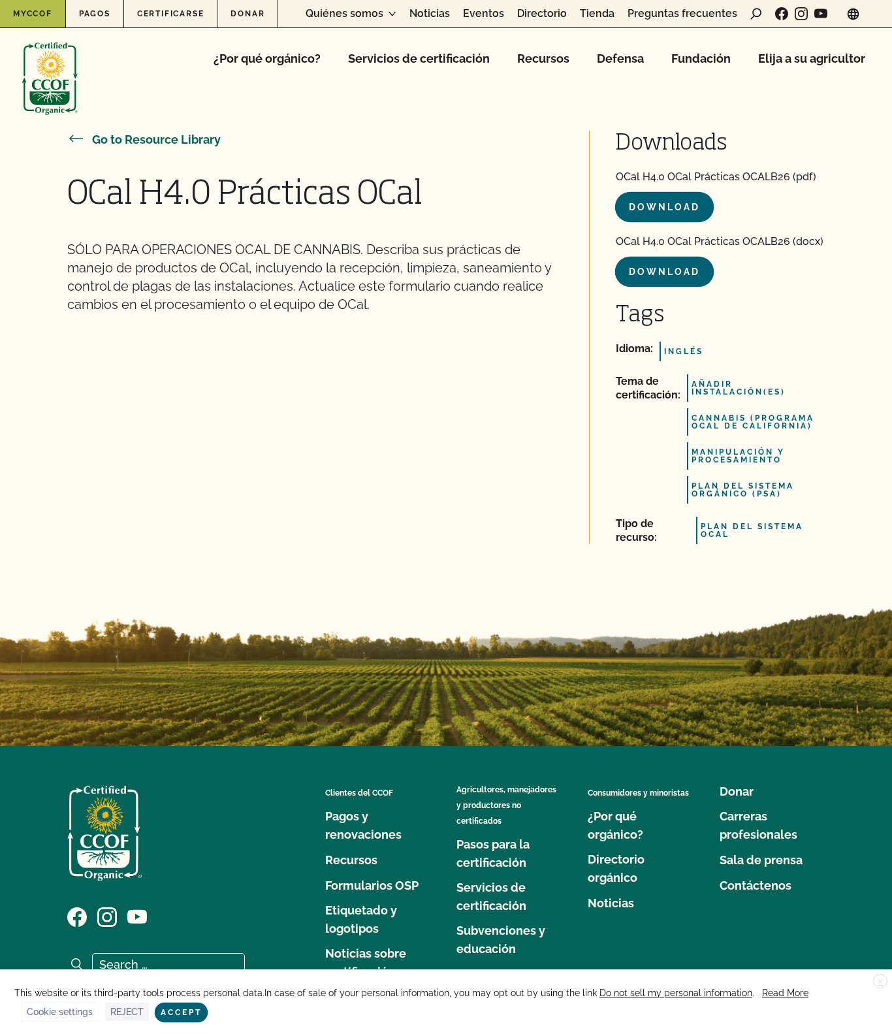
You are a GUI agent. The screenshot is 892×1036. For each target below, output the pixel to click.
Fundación (701, 58)
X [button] (880, 981)
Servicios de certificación (419, 58)
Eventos (483, 14)
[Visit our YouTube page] (820, 13)
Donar (247, 13)
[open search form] (756, 14)
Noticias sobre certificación (365, 963)
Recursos (543, 58)
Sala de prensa (761, 860)
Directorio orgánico (616, 868)
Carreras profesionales (758, 825)
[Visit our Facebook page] (781, 13)
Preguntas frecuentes (682, 14)
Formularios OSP (372, 885)
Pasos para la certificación (493, 853)
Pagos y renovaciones (363, 825)
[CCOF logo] (50, 65)
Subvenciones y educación (500, 940)
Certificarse (170, 13)
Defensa (620, 58)
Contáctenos (755, 885)
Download (664, 207)
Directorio (542, 14)
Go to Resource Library (156, 139)
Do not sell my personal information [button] (675, 993)
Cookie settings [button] (60, 1012)
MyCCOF (32, 13)
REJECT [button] (127, 1012)
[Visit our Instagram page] (801, 13)
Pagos (94, 13)
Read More (785, 993)
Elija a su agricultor (811, 58)
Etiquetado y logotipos (361, 919)
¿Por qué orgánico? (267, 58)
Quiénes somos (344, 14)
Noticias (429, 14)
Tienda (597, 14)
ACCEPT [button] (181, 1012)
